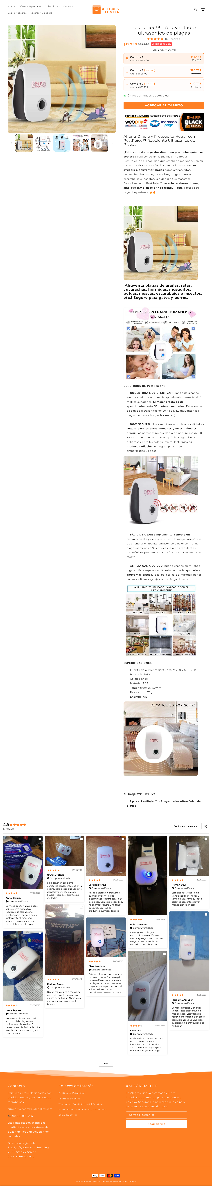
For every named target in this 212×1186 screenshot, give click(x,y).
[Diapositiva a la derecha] (112, 143)
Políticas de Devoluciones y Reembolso (83, 1109)
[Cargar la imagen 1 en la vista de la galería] (24, 143)
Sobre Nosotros (68, 1115)
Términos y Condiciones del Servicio (81, 1104)
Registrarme (156, 1124)
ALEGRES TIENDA (92, 1181)
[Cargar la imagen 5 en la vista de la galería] (99, 143)
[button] (195, 9)
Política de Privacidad (72, 1093)
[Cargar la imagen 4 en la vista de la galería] (80, 143)
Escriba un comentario (186, 826)
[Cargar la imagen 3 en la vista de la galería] (61, 143)
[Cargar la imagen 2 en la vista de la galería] (43, 143)
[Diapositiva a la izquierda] (11, 143)
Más (106, 1063)
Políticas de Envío (69, 1098)
